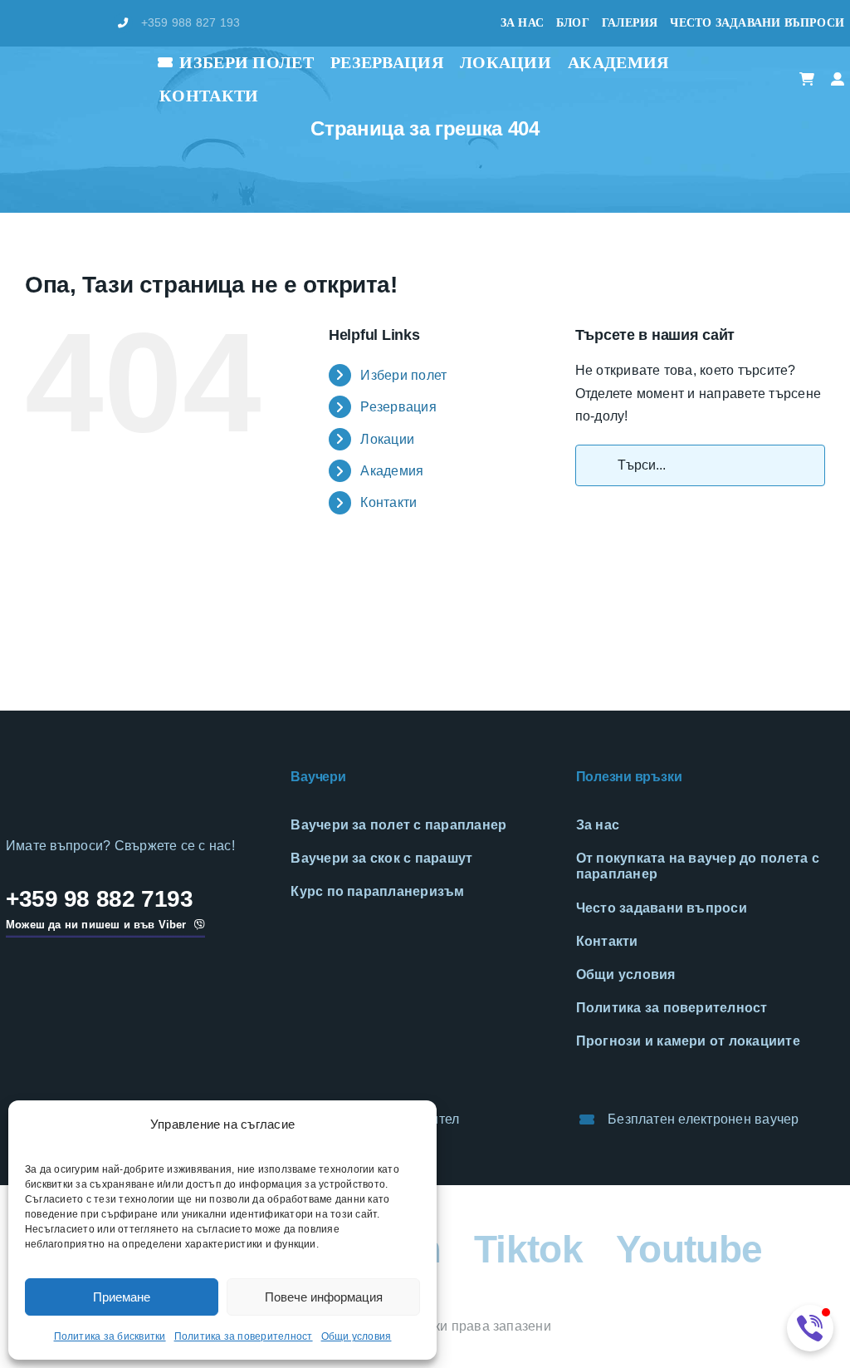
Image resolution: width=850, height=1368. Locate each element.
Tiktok (528, 1249)
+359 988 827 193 (191, 22)
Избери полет (403, 375)
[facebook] (11, 23)
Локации (387, 439)
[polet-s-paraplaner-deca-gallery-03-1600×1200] (638, 575)
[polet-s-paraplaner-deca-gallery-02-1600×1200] (213, 575)
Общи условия (356, 1336)
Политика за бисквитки (110, 1336)
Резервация (398, 407)
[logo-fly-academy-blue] (101, 772)
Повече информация (324, 1297)
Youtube (689, 1249)
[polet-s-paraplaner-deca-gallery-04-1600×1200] (779, 575)
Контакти (388, 502)
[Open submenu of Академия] (679, 62)
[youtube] (91, 23)
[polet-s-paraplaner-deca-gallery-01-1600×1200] (71, 575)
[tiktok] (64, 23)
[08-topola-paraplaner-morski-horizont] (496, 575)
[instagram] (37, 23)
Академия (391, 471)
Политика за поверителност (243, 1336)
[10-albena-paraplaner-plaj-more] (354, 575)
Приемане (121, 1297)
